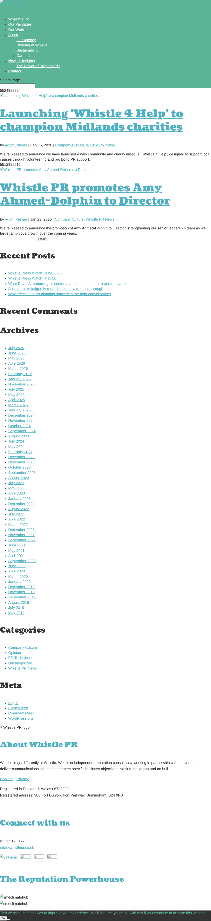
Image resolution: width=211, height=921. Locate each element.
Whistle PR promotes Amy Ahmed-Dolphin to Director (85, 194)
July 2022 (16, 514)
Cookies (6, 779)
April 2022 (16, 519)
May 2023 (16, 488)
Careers (23, 56)
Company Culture (69, 145)
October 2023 (19, 467)
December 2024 (21, 415)
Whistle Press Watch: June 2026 (35, 273)
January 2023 (19, 499)
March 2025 (18, 405)
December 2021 (21, 530)
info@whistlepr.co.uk (17, 847)
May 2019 (16, 613)
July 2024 (16, 441)
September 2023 (22, 473)
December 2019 (21, 587)
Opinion (14, 653)
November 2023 (21, 462)
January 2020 (19, 582)
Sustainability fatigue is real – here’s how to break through (55, 289)
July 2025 (16, 389)
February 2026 (20, 374)
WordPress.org (20, 718)
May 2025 (16, 394)
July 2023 (16, 483)
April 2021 (16, 556)
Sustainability (27, 50)
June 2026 (17, 353)
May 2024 (16, 447)
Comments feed (21, 713)
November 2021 (21, 535)
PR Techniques (20, 658)
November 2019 (21, 592)
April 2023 (16, 493)
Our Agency (26, 40)
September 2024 (22, 431)
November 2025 (21, 384)
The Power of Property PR (38, 66)
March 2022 (18, 525)
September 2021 (22, 540)
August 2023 (18, 478)
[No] (8, 919)
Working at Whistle (31, 45)
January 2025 (19, 410)
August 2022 (18, 509)
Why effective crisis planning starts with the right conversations (59, 294)
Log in (13, 703)
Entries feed (18, 708)
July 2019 (16, 608)
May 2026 (16, 358)
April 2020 (16, 571)
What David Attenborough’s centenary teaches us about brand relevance (67, 284)
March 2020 (18, 576)
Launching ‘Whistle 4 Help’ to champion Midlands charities (91, 120)
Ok (3, 918)
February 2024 (20, 452)
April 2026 (16, 363)
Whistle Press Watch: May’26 (32, 278)
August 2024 (18, 436)
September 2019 (22, 597)
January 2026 (19, 379)
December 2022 (21, 504)
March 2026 (18, 369)
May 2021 (16, 551)
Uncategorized (20, 663)
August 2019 (18, 602)
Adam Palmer (16, 145)
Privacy (22, 779)
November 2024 (21, 420)
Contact (14, 71)
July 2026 (16, 348)
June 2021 (17, 545)
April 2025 (16, 400)
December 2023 (21, 457)
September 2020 (22, 561)
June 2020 (17, 566)
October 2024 (19, 426)
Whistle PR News (100, 145)
